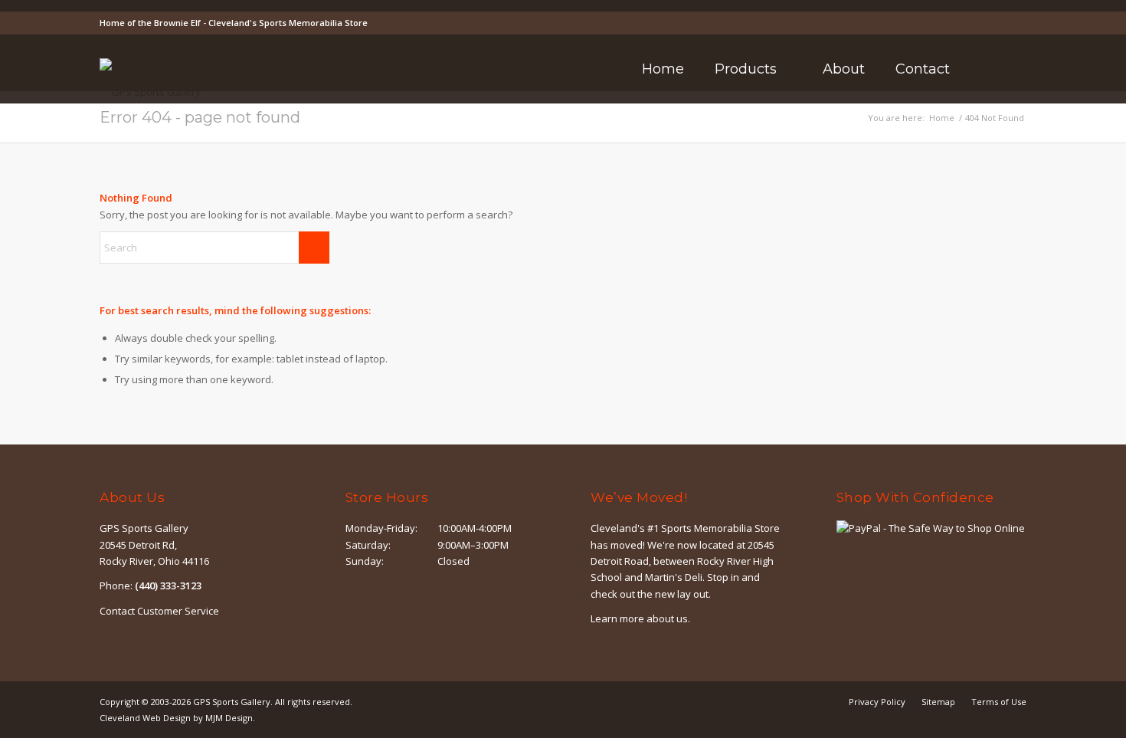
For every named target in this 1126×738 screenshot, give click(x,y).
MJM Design (229, 717)
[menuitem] (663, 69)
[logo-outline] (150, 92)
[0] (1021, 69)
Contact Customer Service (159, 611)
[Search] (985, 69)
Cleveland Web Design (145, 717)
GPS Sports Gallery (231, 701)
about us (667, 618)
